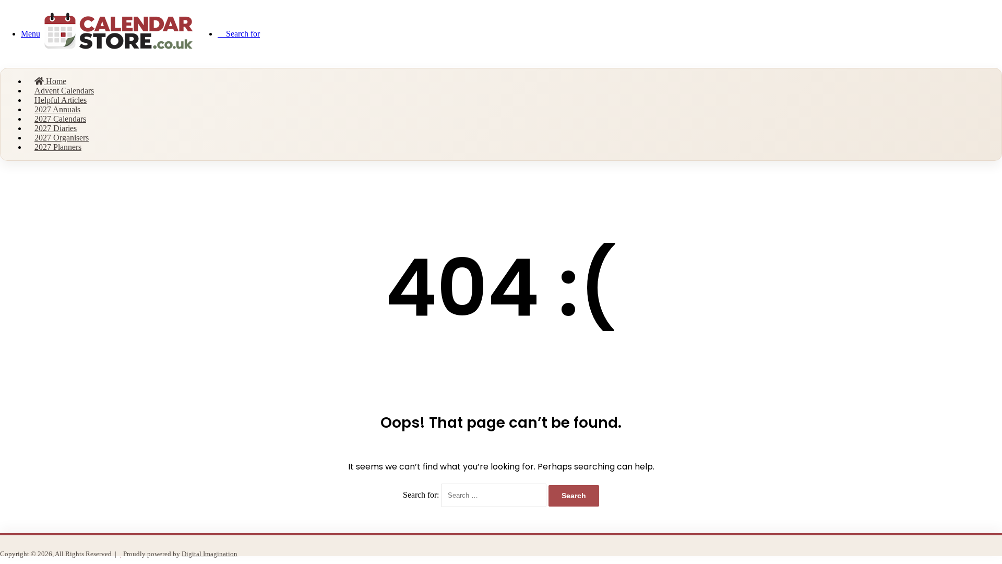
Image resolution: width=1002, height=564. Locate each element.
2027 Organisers (61, 137)
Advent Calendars (64, 90)
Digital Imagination (209, 554)
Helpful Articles (60, 100)
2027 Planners (57, 147)
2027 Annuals (57, 109)
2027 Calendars (60, 118)
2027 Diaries (55, 128)
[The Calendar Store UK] (118, 56)
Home (55, 81)
